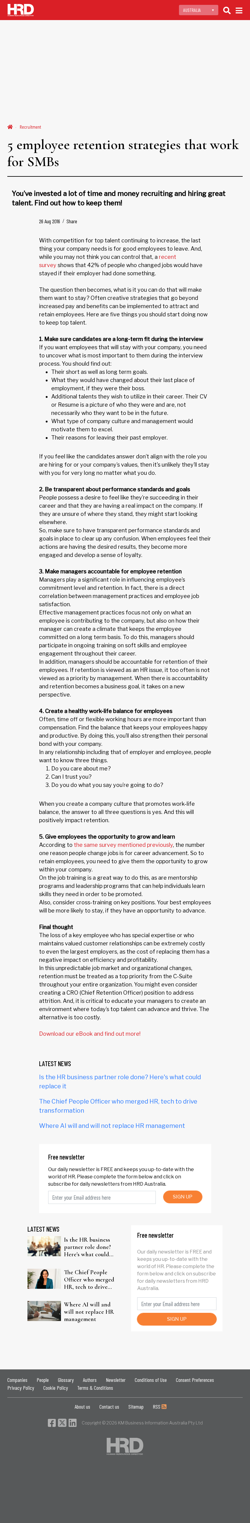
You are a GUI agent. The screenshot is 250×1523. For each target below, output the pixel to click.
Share (71, 221)
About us (82, 1406)
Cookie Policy (55, 1387)
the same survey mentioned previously (123, 845)
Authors (90, 1379)
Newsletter (116, 1379)
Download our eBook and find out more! (90, 1034)
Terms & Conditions (95, 1387)
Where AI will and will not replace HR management (112, 1125)
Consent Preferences (195, 1379)
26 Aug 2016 (49, 221)
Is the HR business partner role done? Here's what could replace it (87, 1247)
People (43, 1379)
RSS (157, 1406)
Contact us (109, 1406)
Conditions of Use (151, 1379)
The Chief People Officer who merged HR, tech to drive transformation (89, 1280)
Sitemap (136, 1406)
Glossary (66, 1379)
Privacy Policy (20, 1387)
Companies (17, 1379)
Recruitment (30, 127)
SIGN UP (182, 1197)
